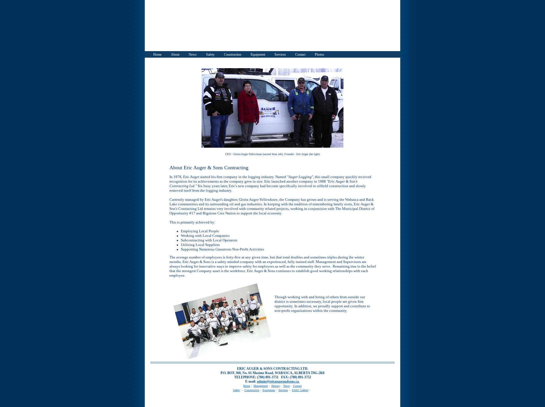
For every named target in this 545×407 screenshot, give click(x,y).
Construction (232, 55)
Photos (319, 55)
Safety (210, 55)
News (193, 55)
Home (157, 55)
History (275, 385)
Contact (300, 55)
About (175, 55)
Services (280, 55)
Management (260, 385)
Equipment (258, 55)
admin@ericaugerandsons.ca (278, 381)
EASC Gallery (300, 390)
